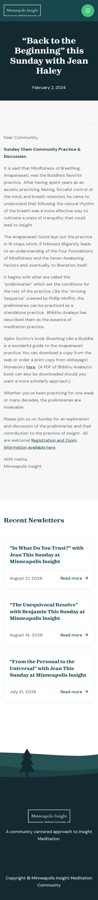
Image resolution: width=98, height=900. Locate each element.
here (30, 367)
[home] (22, 11)
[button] (87, 10)
